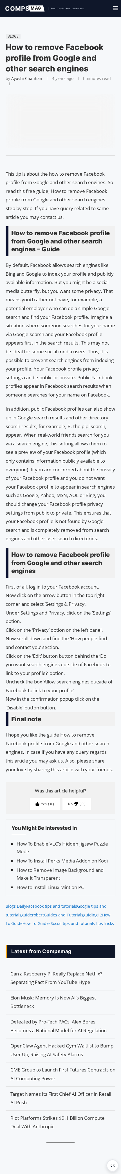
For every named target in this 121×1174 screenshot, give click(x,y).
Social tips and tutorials (73, 923)
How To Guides (37, 923)
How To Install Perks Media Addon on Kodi (62, 860)
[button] (112, 1165)
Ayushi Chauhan (26, 78)
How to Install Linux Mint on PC (50, 887)
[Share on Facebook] (58, 162)
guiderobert (32, 915)
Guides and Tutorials (63, 915)
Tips (99, 923)
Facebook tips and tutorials (51, 906)
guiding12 (92, 915)
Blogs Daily (16, 906)
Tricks (108, 923)
